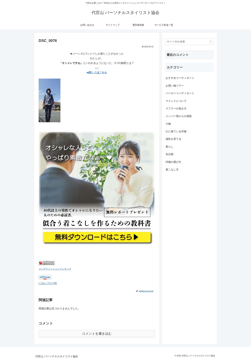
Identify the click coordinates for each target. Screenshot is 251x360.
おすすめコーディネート (180, 78)
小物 (168, 123)
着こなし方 (172, 169)
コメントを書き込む (97, 333)
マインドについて (176, 101)
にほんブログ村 (48, 283)
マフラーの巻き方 (176, 108)
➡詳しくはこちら (97, 72)
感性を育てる (173, 139)
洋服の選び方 (173, 162)
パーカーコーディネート (180, 93)
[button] (210, 41)
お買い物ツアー (175, 85)
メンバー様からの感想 (179, 116)
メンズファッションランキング (55, 269)
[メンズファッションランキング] (47, 264)
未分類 (169, 154)
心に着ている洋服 (176, 131)
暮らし (169, 146)
